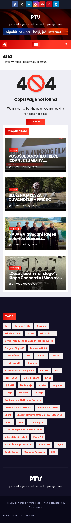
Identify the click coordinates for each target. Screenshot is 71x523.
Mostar (42, 385)
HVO (57, 370)
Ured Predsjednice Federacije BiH (23, 429)
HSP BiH (44, 370)
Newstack (56, 502)
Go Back (35, 121)
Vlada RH (38, 437)
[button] (66, 44)
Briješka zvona (13, 333)
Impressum (17, 515)
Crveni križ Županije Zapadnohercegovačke (29, 341)
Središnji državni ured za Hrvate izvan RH (40, 415)
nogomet (57, 385)
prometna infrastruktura (18, 407)
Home (6, 61)
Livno (48, 378)
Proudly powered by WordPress (23, 502)
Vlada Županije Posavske (18, 444)
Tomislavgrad (36, 422)
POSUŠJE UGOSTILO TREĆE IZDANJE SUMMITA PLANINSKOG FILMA (33, 160)
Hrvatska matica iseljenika (19, 370)
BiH (6, 326)
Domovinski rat (38, 348)
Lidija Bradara (31, 378)
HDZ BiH (41, 355)
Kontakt (30, 515)
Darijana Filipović (14, 348)
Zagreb (60, 444)
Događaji (14, 228)
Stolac (8, 422)
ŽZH (53, 452)
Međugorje (26, 385)
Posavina (23, 392)
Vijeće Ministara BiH (16, 437)
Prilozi (13, 150)
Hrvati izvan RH (13, 363)
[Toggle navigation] (36, 44)
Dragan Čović (12, 355)
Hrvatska (32, 363)
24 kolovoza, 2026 (24, 166)
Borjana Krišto (22, 326)
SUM (20, 422)
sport (8, 415)
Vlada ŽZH (44, 444)
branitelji (42, 326)
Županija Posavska (34, 452)
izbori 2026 (11, 378)
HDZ (28, 355)
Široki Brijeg (11, 452)
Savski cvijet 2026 (48, 407)
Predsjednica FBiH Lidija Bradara (23, 400)
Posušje (39, 392)
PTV (35, 17)
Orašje (8, 392)
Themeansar (35, 507)
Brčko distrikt (47, 333)
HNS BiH (56, 355)
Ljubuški (9, 385)
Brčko (30, 333)
